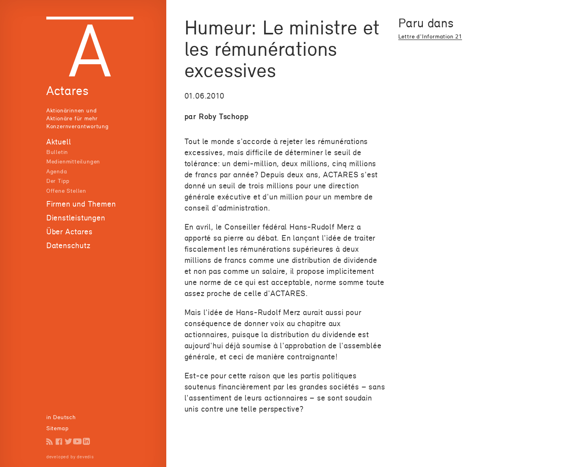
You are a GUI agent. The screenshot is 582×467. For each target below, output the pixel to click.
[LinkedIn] (86, 441)
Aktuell (58, 141)
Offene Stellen (66, 190)
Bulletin (57, 151)
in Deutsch (61, 417)
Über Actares (69, 231)
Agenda (56, 171)
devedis (85, 456)
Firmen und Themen (81, 204)
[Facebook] (58, 441)
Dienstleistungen (75, 217)
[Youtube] (77, 441)
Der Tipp (58, 180)
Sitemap (57, 428)
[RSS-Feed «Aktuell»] (49, 441)
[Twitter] (68, 441)
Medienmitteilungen (73, 161)
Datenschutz (68, 245)
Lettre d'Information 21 (430, 36)
